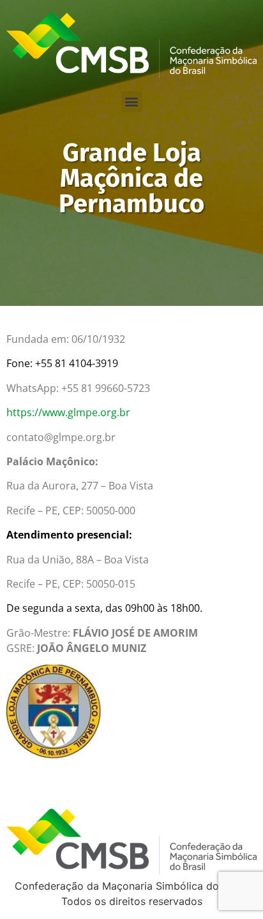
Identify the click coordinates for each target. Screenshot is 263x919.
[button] (131, 101)
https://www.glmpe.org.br (68, 412)
